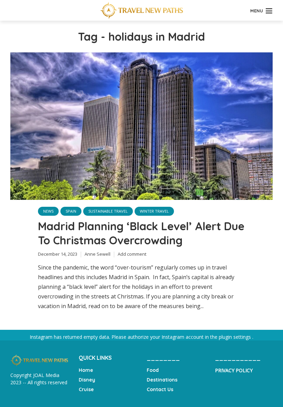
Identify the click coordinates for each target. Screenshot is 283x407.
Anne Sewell (97, 254)
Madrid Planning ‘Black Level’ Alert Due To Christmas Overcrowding (141, 233)
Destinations (162, 380)
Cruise (86, 389)
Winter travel (154, 211)
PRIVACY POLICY (234, 370)
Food (153, 370)
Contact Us (160, 389)
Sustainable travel (108, 211)
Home (86, 370)
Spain (71, 211)
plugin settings (235, 337)
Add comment (132, 254)
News (48, 211)
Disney (87, 380)
